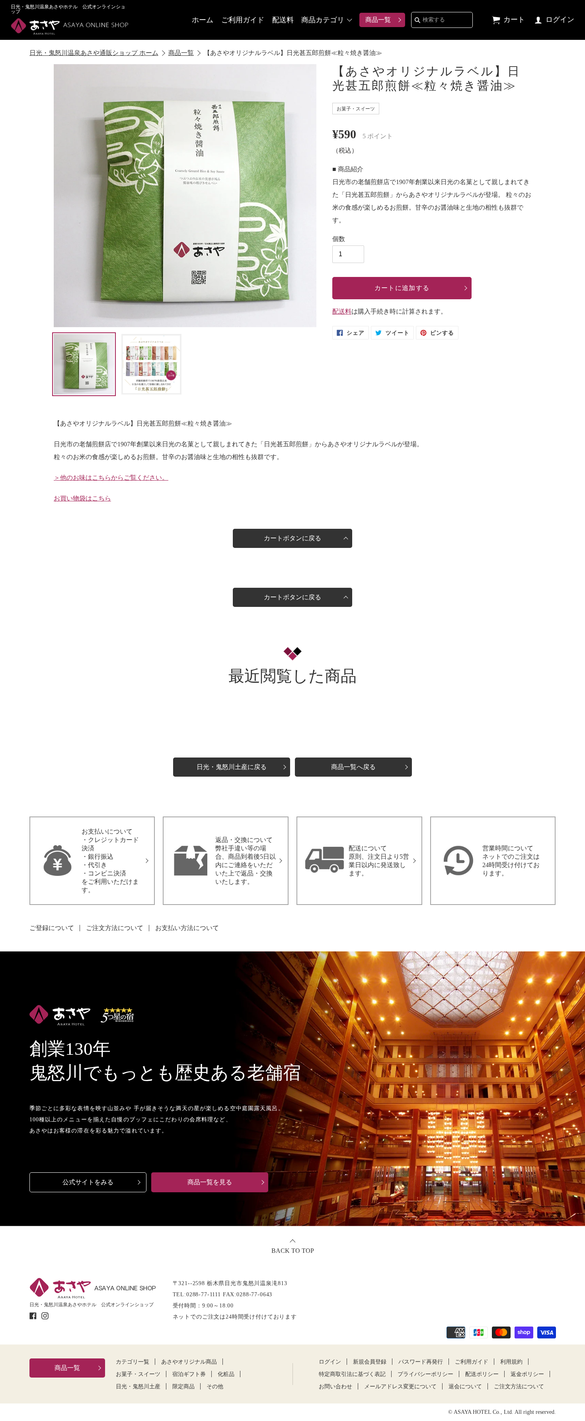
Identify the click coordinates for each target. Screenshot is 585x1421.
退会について (465, 1387)
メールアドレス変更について (400, 1387)
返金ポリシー (527, 1374)
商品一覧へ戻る (353, 766)
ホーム (202, 20)
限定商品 (183, 1387)
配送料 (283, 20)
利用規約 (511, 1362)
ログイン (559, 19)
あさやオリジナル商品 (189, 1362)
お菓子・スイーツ (138, 1374)
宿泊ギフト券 (189, 1374)
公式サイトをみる (87, 1182)
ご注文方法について (114, 928)
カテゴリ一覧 (132, 1362)
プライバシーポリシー (425, 1374)
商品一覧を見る (209, 1182)
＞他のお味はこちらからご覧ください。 (111, 477)
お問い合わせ (335, 1387)
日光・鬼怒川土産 (138, 1387)
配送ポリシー (482, 1374)
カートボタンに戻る (292, 538)
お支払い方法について (187, 927)
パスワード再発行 (420, 1362)
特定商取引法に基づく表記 (352, 1374)
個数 (338, 239)
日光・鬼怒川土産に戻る (232, 766)
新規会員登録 (369, 1362)
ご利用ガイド (242, 20)
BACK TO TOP (292, 1250)
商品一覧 (378, 19)
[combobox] (442, 20)
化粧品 (226, 1374)
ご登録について (51, 928)
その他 (215, 1387)
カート (514, 19)
